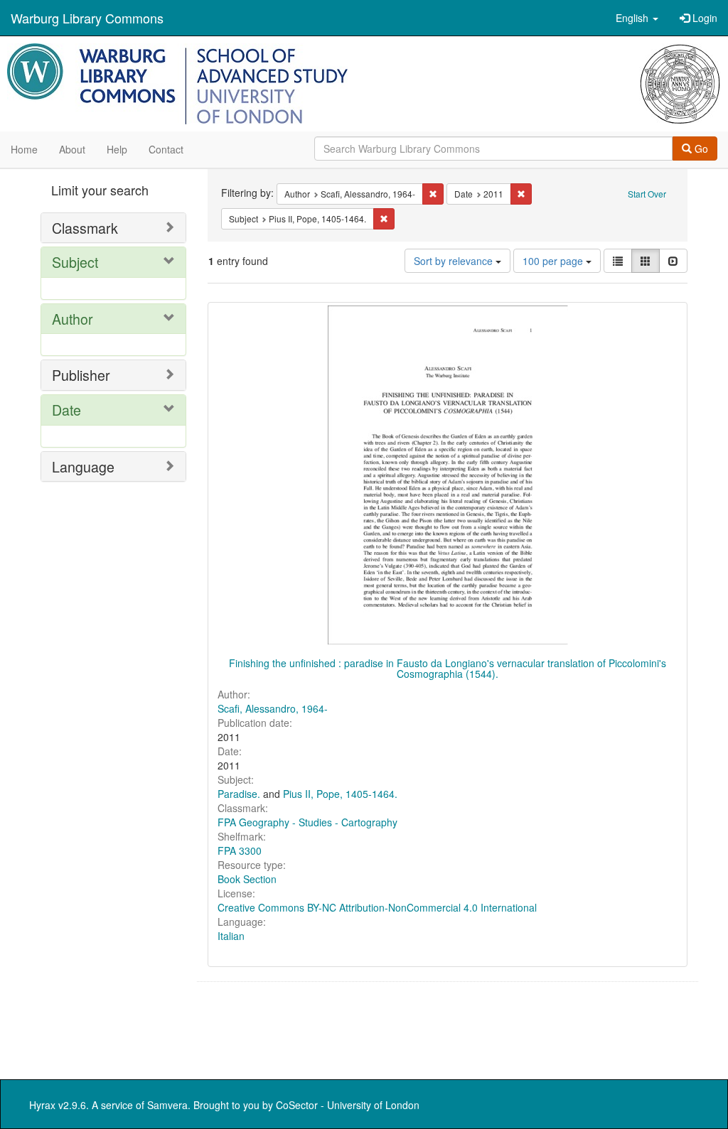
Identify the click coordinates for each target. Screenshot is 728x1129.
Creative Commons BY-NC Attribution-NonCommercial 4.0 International (377, 907)
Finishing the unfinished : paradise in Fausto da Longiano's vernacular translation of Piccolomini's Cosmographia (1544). (447, 668)
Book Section (247, 879)
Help (117, 149)
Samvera (167, 1105)
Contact (166, 149)
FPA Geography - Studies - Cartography (307, 822)
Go (700, 148)
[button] (637, 18)
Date (66, 409)
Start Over (647, 194)
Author (72, 318)
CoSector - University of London (347, 1105)
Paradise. (239, 794)
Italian (231, 936)
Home (24, 149)
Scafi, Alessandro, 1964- (273, 708)
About (72, 149)
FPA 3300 (240, 850)
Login (703, 18)
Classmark (85, 227)
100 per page (554, 261)
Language (83, 466)
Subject (75, 262)
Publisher (81, 374)
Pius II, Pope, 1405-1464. (340, 794)
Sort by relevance (455, 261)
